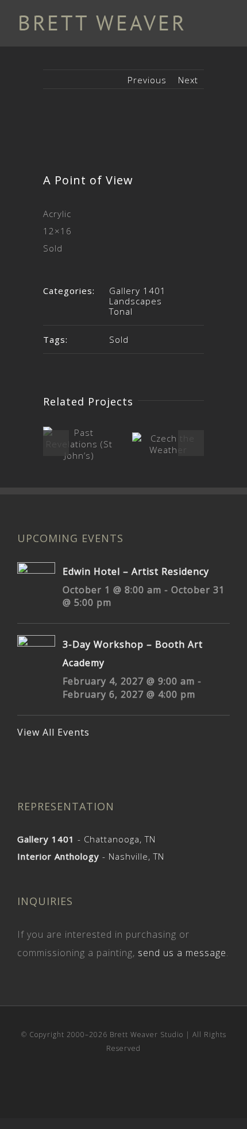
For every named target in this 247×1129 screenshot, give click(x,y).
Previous (147, 80)
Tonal (121, 311)
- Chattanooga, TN (86, 839)
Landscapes (135, 301)
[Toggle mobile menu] (225, 23)
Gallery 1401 (137, 290)
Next (188, 80)
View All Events (53, 732)
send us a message (182, 952)
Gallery (80, 444)
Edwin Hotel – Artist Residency (136, 571)
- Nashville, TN (90, 856)
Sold (119, 339)
